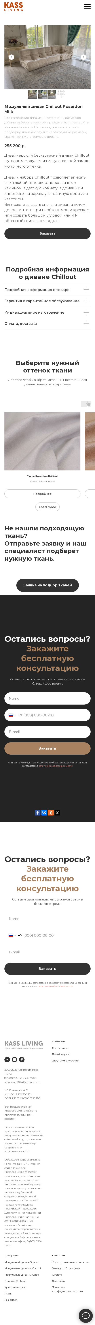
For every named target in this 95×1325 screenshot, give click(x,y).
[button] (47, 585)
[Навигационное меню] (87, 6)
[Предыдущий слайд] (11, 57)
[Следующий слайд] (83, 57)
